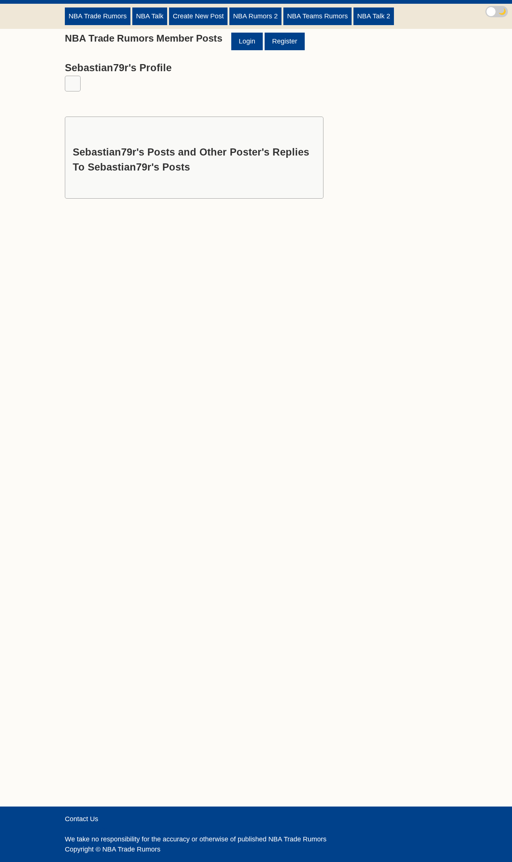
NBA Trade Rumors (98, 16)
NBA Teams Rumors (317, 16)
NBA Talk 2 (373, 16)
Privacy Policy (86, 829)
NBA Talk (149, 16)
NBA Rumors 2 (255, 16)
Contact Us (81, 819)
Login (247, 41)
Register (284, 41)
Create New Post (198, 16)
